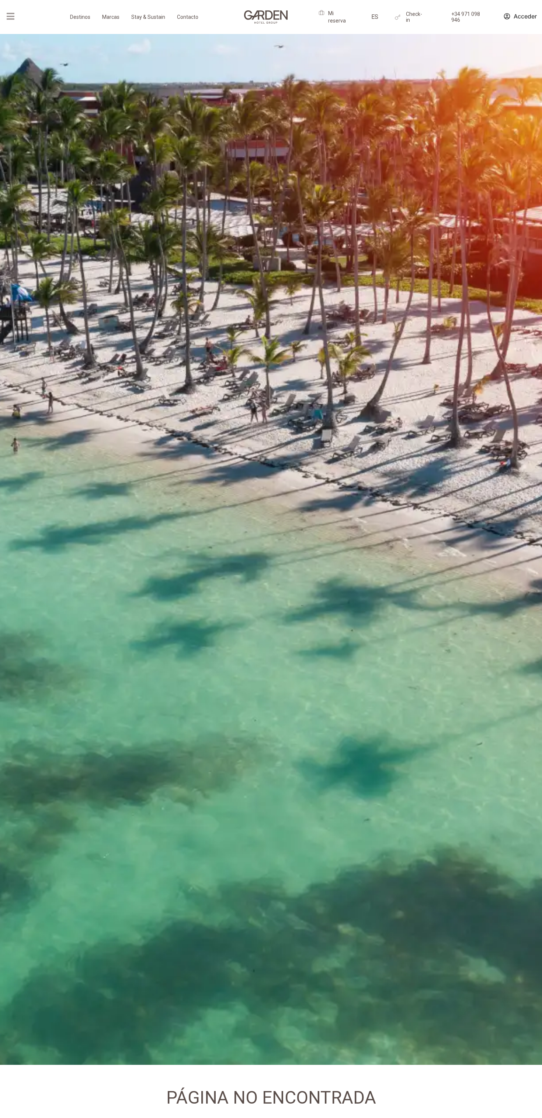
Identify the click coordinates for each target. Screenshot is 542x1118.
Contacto (187, 17)
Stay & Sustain (148, 17)
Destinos (80, 17)
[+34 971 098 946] (443, 17)
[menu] (10, 16)
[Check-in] (397, 17)
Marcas (110, 17)
